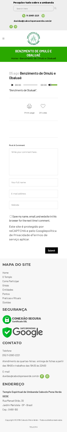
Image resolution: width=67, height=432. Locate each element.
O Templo (7, 276)
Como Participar (10, 281)
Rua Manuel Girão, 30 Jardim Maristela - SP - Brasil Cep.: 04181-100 (17, 405)
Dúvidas (6, 302)
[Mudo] (49, 85)
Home (14, 58)
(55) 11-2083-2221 (11, 355)
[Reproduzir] (12, 85)
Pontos (6, 293)
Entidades (7, 289)
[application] (33, 85)
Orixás (5, 285)
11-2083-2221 (32, 15)
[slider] (55, 85)
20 (43, 113)
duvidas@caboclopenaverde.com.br (33, 21)
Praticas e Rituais (11, 298)
